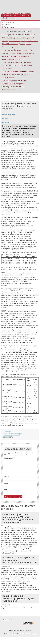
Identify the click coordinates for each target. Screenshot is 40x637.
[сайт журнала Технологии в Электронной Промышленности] (32, 619)
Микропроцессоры (23, 56)
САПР (28, 74)
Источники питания (9, 53)
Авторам (4, 13)
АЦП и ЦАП (30, 38)
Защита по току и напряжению (13, 47)
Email (6, 483)
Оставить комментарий (12, 435)
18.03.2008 (7, 431)
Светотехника (26, 62)
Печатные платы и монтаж (22, 65)
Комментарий (9, 458)
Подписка (7, 24)
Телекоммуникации (8, 87)
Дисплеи (28, 44)
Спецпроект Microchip (9, 15)
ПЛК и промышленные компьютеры (15, 71)
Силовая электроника (9, 77)
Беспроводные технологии (11, 41)
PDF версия (6, 122)
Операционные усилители (11, 62)
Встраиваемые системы (29, 41)
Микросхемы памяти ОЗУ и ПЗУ (13, 59)
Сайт (5, 490)
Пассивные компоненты (25, 53)
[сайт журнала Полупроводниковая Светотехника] (13, 623)
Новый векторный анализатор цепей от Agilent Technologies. (18, 602)
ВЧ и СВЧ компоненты (10, 44)
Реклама (27, 13)
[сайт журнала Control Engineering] (7, 626)
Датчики (22, 44)
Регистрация (11, 18)
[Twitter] (6, 437)
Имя (6, 477)
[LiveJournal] (12, 437)
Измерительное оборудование (12, 50)
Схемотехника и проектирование (13, 84)
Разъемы (31, 71)
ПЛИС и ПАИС (7, 68)
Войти (4, 18)
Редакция (12, 13)
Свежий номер (9, 22)
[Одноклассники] (8, 437)
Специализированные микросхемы (14, 80)
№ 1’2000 (5, 118)
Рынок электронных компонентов (14, 74)
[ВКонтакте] (4, 437)
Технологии (20, 87)
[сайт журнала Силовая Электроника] (19, 619)
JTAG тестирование (28, 35)
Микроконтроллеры (9, 56)
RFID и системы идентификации (13, 38)
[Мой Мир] (10, 437)
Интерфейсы (28, 50)
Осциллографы (7, 65)
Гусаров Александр (8, 114)
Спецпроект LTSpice (24, 15)
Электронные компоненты (11, 90)
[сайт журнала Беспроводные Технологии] (28, 623)
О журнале (19, 13)
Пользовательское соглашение (20, 630)
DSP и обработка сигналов (11, 35)
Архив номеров (9, 27)
